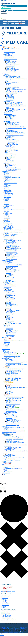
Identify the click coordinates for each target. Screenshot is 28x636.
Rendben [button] (2, 635)
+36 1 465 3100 (9, 21)
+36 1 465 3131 (20, 21)
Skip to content (3, 0)
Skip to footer (9, 0)
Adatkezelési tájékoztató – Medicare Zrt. (10, 627)
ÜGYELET (20, 23)
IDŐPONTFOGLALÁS (8, 23)
